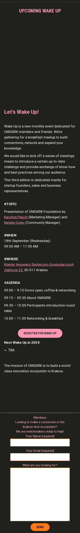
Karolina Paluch (16, 217)
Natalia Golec (14, 223)
